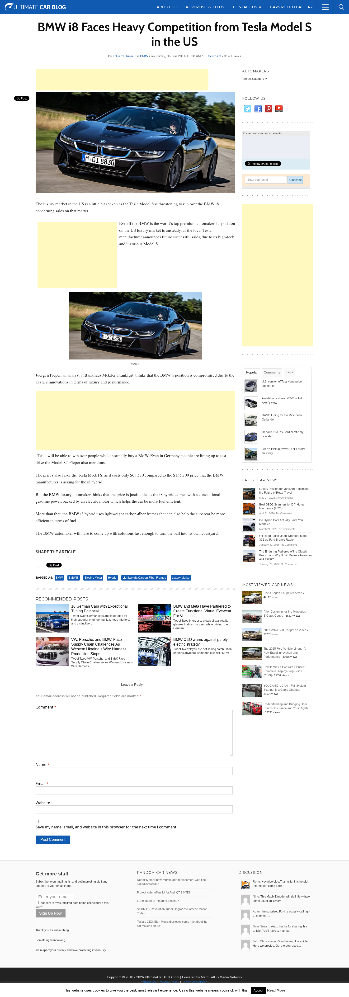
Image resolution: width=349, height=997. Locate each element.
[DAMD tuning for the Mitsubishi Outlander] (251, 419)
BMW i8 (74, 577)
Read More (276, 990)
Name (42, 764)
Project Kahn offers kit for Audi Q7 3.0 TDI (163, 892)
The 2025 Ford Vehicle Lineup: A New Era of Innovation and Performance (284, 652)
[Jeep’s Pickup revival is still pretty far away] (251, 453)
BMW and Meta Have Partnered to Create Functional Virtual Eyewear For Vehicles (202, 611)
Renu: (257, 881)
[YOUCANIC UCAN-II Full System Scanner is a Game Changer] (252, 690)
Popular (252, 372)
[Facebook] (258, 109)
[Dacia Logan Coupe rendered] (252, 597)
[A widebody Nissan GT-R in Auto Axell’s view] (251, 403)
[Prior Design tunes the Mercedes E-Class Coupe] (252, 616)
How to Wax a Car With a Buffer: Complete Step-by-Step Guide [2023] (284, 671)
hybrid (112, 577)
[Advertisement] (122, 79)
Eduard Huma (123, 56)
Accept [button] (258, 990)
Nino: (256, 896)
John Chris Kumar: (265, 941)
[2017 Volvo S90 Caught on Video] (252, 634)
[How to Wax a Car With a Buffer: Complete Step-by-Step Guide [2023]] (252, 671)
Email (42, 783)
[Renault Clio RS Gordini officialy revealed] (251, 436)
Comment (46, 707)
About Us (149, 982)
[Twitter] (247, 109)
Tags (289, 372)
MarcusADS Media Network (221, 977)
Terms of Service (194, 982)
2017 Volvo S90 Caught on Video (285, 630)
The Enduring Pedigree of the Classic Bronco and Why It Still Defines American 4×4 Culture (285, 555)
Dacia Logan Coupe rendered (283, 593)
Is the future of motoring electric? (158, 900)
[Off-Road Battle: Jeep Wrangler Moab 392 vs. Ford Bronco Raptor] (248, 540)
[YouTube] (279, 109)
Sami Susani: (261, 926)
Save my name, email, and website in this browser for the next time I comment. (106, 827)
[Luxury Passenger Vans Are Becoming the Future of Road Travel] (248, 493)
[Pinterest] (268, 109)
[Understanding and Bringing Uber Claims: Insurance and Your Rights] (252, 708)
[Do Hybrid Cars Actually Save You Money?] (248, 524)
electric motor (93, 577)
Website (43, 802)
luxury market (181, 577)
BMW (144, 56)
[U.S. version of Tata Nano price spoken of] (251, 386)
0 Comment (212, 56)
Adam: (257, 911)
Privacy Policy (169, 982)
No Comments (284, 497)
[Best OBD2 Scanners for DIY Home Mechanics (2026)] (248, 509)
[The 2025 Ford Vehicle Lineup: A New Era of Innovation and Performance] (252, 653)
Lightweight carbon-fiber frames (144, 577)
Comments (272, 372)
